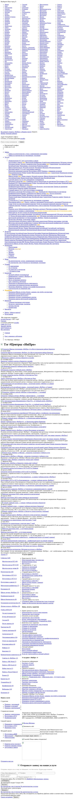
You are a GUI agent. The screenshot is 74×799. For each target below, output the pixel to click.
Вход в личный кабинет (30, 650)
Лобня (24, 118)
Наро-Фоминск (44, 29)
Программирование (14, 173)
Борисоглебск (8, 63)
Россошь (42, 115)
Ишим (24, 38)
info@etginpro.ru (6, 328)
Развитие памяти (42, 166)
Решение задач (13, 209)
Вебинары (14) (7, 689)
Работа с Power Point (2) (10, 672)
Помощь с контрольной (12, 708)
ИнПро (3, 133)
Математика (53, 235)
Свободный (60, 10)
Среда (10, 250)
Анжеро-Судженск (10, 17)
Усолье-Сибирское (62, 73)
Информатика (53, 233)
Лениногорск (26, 110)
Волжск (7, 89)
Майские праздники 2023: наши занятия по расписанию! (19, 497)
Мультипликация (54, 167)
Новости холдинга (14, 278)
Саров (59, 9)
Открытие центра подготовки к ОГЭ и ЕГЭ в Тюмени (19, 471)
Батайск (7, 40)
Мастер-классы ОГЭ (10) (10, 565)
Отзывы (7, 264)
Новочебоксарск (44, 56)
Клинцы (24, 70)
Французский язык (27, 178)
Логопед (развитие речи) (29, 164)
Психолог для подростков (45, 186)
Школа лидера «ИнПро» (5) (10, 592)
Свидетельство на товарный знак (19, 288)
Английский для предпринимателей (44, 214)
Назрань (42, 26)
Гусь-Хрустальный (10, 119)
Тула (58, 64)
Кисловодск (25, 66)
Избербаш (25, 33)
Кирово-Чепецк (26, 63)
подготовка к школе (11, 747)
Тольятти (59, 56)
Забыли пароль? (15, 312)
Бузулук (7, 72)
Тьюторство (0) (6, 627)
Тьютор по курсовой (29, 568)
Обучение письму (14, 164)
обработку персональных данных (37, 779)
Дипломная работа (16, 202)
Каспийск (25, 53)
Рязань (41, 121)
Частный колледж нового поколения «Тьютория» (38, 672)
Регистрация (9, 314)
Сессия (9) (5, 620)
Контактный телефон (47, 732)
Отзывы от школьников (30, 626)
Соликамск (60, 29)
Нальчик (42, 27)
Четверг (11, 252)
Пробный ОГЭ (13, 183)
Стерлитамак (61, 38)
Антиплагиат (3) (7, 634)
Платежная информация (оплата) (33, 645)
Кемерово (25, 55)
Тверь (58, 49)
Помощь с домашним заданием (51, 171)
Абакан (7, 4)
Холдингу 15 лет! (28, 663)
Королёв (24, 79)
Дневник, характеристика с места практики (35, 205)
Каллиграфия (43, 164)
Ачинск (7, 30)
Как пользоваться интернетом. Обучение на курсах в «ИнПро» (21, 549)
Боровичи (7, 64)
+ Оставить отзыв (14, 271)
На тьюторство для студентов (10, 786)
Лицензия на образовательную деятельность (23, 283)
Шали (59, 107)
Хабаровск (60, 83)
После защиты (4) (8, 623)
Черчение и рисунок (33, 195)
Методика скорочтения (40, 221)
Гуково (7, 118)
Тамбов (59, 47)
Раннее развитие (10, 240)
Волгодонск (8, 87)
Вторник (14, 249)
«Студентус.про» (59, 677)
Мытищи (42, 21)
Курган (24, 104)
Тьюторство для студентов (30, 614)
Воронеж (7, 96)
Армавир (7, 21)
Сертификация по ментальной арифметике (24, 224)
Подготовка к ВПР (35, 171)
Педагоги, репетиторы (29, 680)
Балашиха (7, 35)
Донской (24, 4)
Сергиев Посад (61, 17)
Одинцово (43, 70)
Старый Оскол (61, 36)
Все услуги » (26, 563)
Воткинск (7, 99)
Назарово (42, 24)
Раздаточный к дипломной (53, 202)
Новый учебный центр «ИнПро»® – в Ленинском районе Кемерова (23, 421)
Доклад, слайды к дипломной (34, 202)
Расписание (8, 245)
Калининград (26, 44)
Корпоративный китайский (56, 230)
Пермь (41, 92)
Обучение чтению (66, 162)
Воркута (7, 95)
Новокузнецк (43, 46)
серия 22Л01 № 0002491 (59, 713)
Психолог (54, 238)
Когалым (24, 73)
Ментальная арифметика (34, 162)
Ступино (59, 40)
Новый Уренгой (44, 61)
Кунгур (24, 102)
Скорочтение (54, 164)
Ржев (41, 112)
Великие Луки (9, 75)
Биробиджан (8, 56)
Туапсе (59, 61)
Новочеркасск (44, 58)
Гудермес (7, 116)
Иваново (24, 29)
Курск (24, 106)
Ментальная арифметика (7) (10, 585)
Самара (42, 127)
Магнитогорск (26, 125)
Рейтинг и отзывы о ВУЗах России (33, 692)
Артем (6, 24)
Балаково (7, 32)
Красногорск (25, 84)
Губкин (7, 115)
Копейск (24, 78)
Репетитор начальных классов (18, 171)
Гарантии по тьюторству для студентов (35, 624)
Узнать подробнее (7, 797)
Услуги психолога (55, 193)
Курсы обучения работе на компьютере (25, 216)
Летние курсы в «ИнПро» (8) (10, 606)
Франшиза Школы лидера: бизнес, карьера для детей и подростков (30, 292)
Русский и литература (50, 240)
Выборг (7, 102)
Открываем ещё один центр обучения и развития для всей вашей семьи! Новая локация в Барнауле (33, 447)
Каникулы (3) (5, 679)
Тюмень (59, 66)
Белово (7, 44)
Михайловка (43, 12)
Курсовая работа (57, 205)
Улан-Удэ (59, 69)
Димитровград (9, 124)
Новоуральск (43, 55)
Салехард (42, 124)
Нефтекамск (43, 35)
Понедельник (12, 247)
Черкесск (59, 98)
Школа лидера (14, 176)
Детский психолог (29, 167)
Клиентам (8, 273)
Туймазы (59, 63)
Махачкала (25, 129)
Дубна (24, 6)
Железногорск (26, 18)
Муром (42, 20)
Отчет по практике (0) (9, 641)
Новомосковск (44, 49)
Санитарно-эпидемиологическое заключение (23, 285)
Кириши (24, 60)
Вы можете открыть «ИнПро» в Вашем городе (16, 132)
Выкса (6, 104)
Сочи (58, 33)
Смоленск (60, 27)
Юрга (58, 121)
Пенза (41, 89)
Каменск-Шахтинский (28, 49)
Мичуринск (43, 15)
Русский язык (38, 240)
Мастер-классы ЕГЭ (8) (10, 561)
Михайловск (43, 13)
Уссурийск (60, 75)
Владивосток (8, 81)
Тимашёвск (60, 50)
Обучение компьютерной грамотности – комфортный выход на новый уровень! (27, 541)
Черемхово (60, 95)
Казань (24, 43)
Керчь (23, 56)
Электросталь (61, 115)
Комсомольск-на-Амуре (29, 76)
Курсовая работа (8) (8, 644)
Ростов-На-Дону (44, 116)
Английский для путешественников (20, 214)
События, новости (28, 665)
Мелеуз (42, 6)
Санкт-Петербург (44, 129)
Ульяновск (60, 70)
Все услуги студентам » (30, 570)
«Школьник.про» (47, 677)
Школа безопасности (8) (9, 599)
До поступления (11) (9, 613)
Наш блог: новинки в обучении (32, 689)
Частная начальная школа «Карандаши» (35, 670)
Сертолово (60, 21)
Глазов (6, 110)
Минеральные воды (45, 9)
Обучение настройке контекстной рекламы (54, 216)
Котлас (24, 83)
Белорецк (7, 47)
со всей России (6, 319)
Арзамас (7, 20)
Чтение (56, 242)
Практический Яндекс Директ (18, 228)
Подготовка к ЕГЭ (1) (9, 575)
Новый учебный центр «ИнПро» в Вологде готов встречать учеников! (24, 515)
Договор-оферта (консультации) (32, 636)
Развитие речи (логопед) (13, 744)
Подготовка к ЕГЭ (31, 192)
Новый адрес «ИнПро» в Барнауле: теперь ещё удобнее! (19, 463)
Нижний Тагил (44, 43)
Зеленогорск (25, 24)
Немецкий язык (38, 178)
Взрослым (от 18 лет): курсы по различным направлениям (27, 212)
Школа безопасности (15, 167)
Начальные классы (31, 237)
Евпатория (25, 7)
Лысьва (24, 119)
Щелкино (60, 112)
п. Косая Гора (43, 84)
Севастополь (60, 12)
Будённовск (8, 70)
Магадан (24, 124)
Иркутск (24, 35)
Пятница (11, 254)
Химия (45, 242)
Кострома (25, 81)
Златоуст (24, 27)
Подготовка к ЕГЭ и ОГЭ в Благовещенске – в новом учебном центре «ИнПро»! (27, 480)
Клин (23, 69)
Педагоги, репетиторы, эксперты (19, 304)
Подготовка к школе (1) (8, 582)
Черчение (51, 242)
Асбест (7, 27)
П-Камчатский (44, 83)
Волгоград (8, 86)
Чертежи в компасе (52, 209)
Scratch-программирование (51, 162)
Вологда (7, 92)
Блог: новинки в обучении (17, 281)
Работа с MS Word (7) (9, 661)
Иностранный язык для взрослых (33, 560)
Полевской (43, 96)
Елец (23, 15)
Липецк (24, 115)
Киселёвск (25, 64)
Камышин (25, 50)
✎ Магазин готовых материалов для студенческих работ (53, 211)
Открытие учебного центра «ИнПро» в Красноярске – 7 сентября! (22, 396)
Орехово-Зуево (44, 79)
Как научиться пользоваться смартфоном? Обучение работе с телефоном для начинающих (30, 413)
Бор (6, 61)
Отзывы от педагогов (29, 630)
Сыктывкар (60, 44)
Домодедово (8, 129)
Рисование (38, 167)
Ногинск (42, 63)
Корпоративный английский (38, 228)
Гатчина (7, 107)
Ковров (24, 72)
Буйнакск (7, 73)
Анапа (6, 13)
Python (24, 173)
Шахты (59, 109)
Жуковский (25, 21)
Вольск (7, 93)
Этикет (26, 243)
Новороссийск (44, 50)
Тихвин (59, 52)
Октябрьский (43, 73)
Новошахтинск (44, 60)
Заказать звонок (6, 326)
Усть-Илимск (61, 76)
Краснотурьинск (27, 90)
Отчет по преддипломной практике (24, 204)
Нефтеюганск (43, 36)
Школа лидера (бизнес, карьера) (32, 582)
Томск (59, 58)
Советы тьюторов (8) (9, 630)
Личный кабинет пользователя (18, 275)
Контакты (8, 309)
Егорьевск (25, 9)
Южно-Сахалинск (62, 119)
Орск (41, 81)
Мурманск (43, 18)
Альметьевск (8, 10)
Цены (6, 259)
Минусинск (43, 10)
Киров (24, 61)
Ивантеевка (25, 30)
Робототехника (28, 240)
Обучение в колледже (17, 181)
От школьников (13, 266)
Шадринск (60, 106)
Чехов (59, 101)
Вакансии (8, 300)
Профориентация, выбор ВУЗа (32, 575)
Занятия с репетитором (12, 714)
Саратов (59, 7)
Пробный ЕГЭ (43, 192)
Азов (6, 6)
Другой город (61, 125)
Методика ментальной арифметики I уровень (23, 223)
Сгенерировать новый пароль (32, 652)
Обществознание (53, 237)
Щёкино (59, 113)
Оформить (5, 790)
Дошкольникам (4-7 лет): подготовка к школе (23, 160)
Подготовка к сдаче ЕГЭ (30, 574)
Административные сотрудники (19, 302)
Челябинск (60, 93)
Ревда (41, 109)
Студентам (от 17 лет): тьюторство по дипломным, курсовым (28, 200)
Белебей (7, 43)
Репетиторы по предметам (47, 181)
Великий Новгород (10, 76)
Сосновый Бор (61, 32)
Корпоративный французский (36, 230)
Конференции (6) (7, 686)
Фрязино (59, 81)
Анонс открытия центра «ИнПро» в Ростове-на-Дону (18, 378)
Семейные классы (32, 181)
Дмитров (7, 125)
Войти (7, 312)
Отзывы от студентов (29, 628)
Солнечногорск (61, 30)
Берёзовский (8, 53)
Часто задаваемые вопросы (17, 280)
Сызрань (59, 43)
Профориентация (14, 186)
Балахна (7, 33)
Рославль (42, 113)
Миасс (41, 7)
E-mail (42, 734)
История (8, 235)
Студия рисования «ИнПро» (34, 218)
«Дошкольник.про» (34, 677)
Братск (6, 66)
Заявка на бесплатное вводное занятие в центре (37, 603)
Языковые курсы (10, 727)
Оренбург (42, 78)
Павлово (42, 86)
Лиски (24, 116)
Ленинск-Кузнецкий (28, 112)
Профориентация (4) (7, 596)
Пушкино (42, 104)
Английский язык (64, 164)
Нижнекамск (43, 40)
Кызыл (24, 107)
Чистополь (60, 102)
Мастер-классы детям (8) (10, 568)
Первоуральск (44, 90)
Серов (59, 18)
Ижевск (24, 32)
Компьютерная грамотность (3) (11, 654)
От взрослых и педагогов (16, 269)
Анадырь (7, 12)
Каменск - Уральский (28, 47)
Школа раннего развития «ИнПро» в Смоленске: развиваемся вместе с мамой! (26, 489)
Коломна (24, 75)
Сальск (42, 125)
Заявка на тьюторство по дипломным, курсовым (24, 155)
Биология (31, 233)
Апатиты (7, 18)
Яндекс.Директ (34, 243)
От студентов (12, 268)
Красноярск (25, 93)
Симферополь (61, 24)
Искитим (24, 36)
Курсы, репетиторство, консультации (34, 619)
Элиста (59, 116)
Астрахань (8, 29)
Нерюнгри (43, 33)
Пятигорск (43, 106)
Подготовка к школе (16, 162)
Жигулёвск (25, 20)
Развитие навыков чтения (13, 745)
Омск (41, 75)
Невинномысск (44, 32)
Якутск (59, 122)
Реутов (42, 110)
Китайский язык (13, 166)
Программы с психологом (28, 166)
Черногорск (60, 99)
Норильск (42, 64)
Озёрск (42, 72)
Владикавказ (8, 83)
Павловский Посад (45, 87)
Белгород (7, 41)
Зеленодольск (26, 26)
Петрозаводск (44, 93)
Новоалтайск (43, 44)
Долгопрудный (9, 127)
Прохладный (43, 99)
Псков (41, 101)
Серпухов (60, 20)
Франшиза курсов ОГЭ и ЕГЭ (18, 295)
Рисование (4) (5, 589)
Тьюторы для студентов (30, 682)
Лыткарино (25, 121)
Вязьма (7, 106)
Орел (41, 76)
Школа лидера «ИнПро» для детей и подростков (38, 673)
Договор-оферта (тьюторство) (32, 635)
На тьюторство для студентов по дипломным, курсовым (26, 262)
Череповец (60, 96)
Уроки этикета (26, 176)
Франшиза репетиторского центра (19, 293)
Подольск (42, 95)
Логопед (46, 235)
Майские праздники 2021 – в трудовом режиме (16, 532)
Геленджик (8, 109)
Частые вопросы (27, 631)
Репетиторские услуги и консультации (34, 612)
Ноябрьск (42, 66)
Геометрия (45, 233)
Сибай (59, 23)
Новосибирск (43, 52)
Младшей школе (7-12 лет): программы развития (24, 169)
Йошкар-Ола (25, 41)
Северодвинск (61, 13)
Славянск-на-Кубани (63, 26)
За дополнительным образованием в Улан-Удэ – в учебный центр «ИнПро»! (26, 404)
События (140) (5, 558)
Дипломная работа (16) (9, 637)
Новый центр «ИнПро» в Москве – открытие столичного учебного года (24, 456)
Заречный (25, 23)
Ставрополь (60, 35)
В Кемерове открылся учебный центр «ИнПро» (16, 370)
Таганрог (59, 46)
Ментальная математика (41, 173)
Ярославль (60, 124)
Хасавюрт (60, 86)
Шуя (58, 110)
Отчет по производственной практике (49, 204)
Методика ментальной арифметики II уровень (54, 223)
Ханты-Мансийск (62, 84)
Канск (24, 52)
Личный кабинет (11, 133)
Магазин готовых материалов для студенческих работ (40, 691)
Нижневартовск (44, 38)
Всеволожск (8, 101)
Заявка (7, 152)
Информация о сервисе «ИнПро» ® (20, 276)
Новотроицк (43, 53)
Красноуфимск (26, 92)
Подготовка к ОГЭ (64, 181)
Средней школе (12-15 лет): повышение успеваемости (26, 179)
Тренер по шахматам (60, 186)
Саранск (59, 4)
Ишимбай (25, 40)
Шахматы (45, 167)
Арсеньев (7, 23)
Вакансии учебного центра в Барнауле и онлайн (16, 361)
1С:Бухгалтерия (10, 233)
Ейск (23, 10)
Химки (59, 87)
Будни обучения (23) (9, 616)
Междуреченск (44, 4)
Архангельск (8, 26)
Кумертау (24, 101)
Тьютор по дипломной (29, 567)
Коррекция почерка (28, 235)
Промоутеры (12, 307)
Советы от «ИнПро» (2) (10, 658)
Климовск (25, 67)
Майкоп (24, 127)
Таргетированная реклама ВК (14, 242)
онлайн (22, 138)
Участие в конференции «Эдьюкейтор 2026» (36, 621)
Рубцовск (42, 118)
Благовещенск (9, 60)
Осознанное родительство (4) (10, 603)
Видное (7, 79)
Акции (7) (4, 554)
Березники (8, 52)
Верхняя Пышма (9, 78)
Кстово (24, 98)
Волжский (8, 90)
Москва (42, 17)
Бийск (6, 55)
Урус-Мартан (61, 72)
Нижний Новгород (45, 41)
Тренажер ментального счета (31, 687)
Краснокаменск (26, 87)
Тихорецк (60, 53)
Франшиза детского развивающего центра (22, 297)
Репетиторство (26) (7, 572)
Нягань (42, 67)
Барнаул (7, 38)
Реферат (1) (6, 648)
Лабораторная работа (25, 209)
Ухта (58, 79)
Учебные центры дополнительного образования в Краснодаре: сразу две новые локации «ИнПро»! (33, 439)
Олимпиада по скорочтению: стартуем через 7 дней (18, 523)
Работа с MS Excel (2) (9, 665)
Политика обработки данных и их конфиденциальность (26, 287)
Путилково (43, 102)
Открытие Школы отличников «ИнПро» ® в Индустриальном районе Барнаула (27, 352)
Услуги (7, 157)
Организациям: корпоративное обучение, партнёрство (26, 226)
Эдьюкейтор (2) (6, 682)
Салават (42, 122)
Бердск (7, 50)
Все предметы (54, 243)
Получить (4, 784)
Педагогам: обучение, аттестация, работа (21, 219)
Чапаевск (59, 90)
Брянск (7, 67)
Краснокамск (26, 89)
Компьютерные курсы (29, 562)
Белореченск (8, 49)
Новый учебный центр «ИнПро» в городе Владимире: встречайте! (23, 430)
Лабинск (24, 109)
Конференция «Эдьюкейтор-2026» (33, 675)
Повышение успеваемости (13, 724)
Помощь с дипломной (12, 704)
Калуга (24, 46)
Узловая (59, 67)
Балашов (7, 36)
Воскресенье (12, 257)
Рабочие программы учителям (58, 221)
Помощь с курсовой (11, 706)
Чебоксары (60, 92)
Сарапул (59, 6)
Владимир (8, 84)
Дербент (7, 121)
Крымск (24, 96)
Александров (8, 7)
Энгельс (59, 118)
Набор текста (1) (7, 668)
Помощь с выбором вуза (28, 186)
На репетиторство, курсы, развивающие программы (25, 261)
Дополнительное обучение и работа (20, 221)
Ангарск (7, 15)
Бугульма (7, 69)
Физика (27, 242)
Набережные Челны (45, 23)
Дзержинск (8, 122)
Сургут (59, 41)
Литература (39, 235)
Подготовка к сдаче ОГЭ (30, 581)
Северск (59, 15)
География (37, 233)
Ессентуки (25, 17)
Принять (16, 797)
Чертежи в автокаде (39, 209)
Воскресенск (8, 98)
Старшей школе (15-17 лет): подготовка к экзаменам (25, 190)
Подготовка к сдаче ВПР (30, 587)
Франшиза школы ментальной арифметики (22, 299)
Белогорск (8, 46)
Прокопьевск (43, 98)
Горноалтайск (9, 112)
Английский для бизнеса (56, 228)
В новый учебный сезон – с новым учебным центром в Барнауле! (22, 506)
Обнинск (42, 69)
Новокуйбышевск (45, 47)
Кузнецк (24, 99)
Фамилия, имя (45, 730)
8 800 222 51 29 (6, 324)
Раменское (43, 107)
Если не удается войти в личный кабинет (35, 654)
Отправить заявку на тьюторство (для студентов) (38, 601)
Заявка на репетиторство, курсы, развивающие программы (27, 154)
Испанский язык (63, 233)
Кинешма (25, 58)
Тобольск (59, 55)
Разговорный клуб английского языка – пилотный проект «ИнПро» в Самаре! (26, 387)
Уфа (58, 78)
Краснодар (25, 86)
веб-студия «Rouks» (37, 721)
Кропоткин (25, 95)
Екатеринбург (26, 12)
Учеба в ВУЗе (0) (6, 610)
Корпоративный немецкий (17, 230)
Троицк (59, 60)
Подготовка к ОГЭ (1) (9, 578)
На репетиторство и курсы (29, 786)
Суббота (11, 256)
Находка (42, 30)
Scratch (29, 173)
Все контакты (9, 149)
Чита (58, 104)
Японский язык (44, 243)
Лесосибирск (26, 113)
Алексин (7, 9)
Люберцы (25, 122)
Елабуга (24, 13)
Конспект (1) (6, 651)
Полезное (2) (5, 692)
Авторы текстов (13, 306)
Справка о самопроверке (26, 211)
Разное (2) (5, 675)
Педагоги (8, 231)
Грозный (7, 113)
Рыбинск (42, 119)
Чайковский (60, 89)
